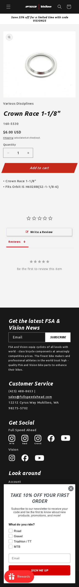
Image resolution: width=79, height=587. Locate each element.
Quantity (9, 144)
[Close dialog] (71, 488)
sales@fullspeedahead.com (30, 397)
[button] (8, 6)
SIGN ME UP (39, 570)
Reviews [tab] (14, 241)
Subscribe (58, 337)
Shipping (8, 138)
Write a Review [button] (41, 232)
